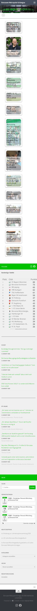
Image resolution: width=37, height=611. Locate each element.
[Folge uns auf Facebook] (34, 266)
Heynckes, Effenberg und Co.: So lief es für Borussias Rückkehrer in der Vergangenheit (17, 446)
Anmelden (4, 577)
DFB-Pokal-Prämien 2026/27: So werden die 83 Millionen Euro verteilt (17, 385)
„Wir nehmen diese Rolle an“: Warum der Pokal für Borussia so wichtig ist (16, 423)
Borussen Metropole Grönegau (13, 2)
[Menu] (34, 2)
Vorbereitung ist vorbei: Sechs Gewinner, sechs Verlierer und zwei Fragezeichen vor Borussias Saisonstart (17, 458)
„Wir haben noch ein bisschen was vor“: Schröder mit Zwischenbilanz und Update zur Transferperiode (17, 411)
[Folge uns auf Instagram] (31, 266)
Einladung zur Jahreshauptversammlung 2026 (17, 533)
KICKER (3, 345)
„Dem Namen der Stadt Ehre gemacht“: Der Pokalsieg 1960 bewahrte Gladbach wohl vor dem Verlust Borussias (18, 435)
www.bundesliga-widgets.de (21, 329)
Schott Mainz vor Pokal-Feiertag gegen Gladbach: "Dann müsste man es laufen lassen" (18, 366)
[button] (3, 523)
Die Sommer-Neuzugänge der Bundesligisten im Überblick (18, 358)
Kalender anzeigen (28, 523)
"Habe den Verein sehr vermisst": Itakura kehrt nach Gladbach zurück (16, 375)
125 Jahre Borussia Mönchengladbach (14, 538)
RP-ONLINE (4, 406)
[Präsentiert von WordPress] (12, 600)
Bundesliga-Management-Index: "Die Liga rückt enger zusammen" (17, 350)
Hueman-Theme (29, 601)
